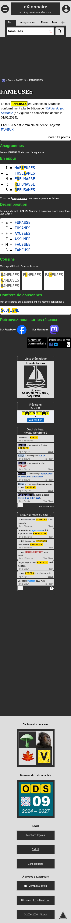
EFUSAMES (25, 189)
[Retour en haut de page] (63, 915)
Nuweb (43, 914)
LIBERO (29, 573)
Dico (10, 80)
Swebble (22, 445)
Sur (8, 329)
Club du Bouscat (25, 495)
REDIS (34, 437)
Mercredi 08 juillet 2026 (29, 498)
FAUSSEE (22, 244)
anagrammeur (19, 198)
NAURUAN (30, 487)
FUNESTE (41, 520)
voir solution (35, 420)
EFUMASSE (25, 178)
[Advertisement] (35, 56)
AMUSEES (22, 233)
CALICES (23, 448)
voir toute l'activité (46, 506)
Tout (45, 459)
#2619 (42, 455)
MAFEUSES (25, 168)
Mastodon (44, 900)
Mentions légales (35, 835)
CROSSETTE (40, 533)
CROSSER (41, 541)
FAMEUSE (22, 250)
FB (34, 900)
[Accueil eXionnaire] (3, 80)
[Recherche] (59, 31)
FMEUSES (32, 275)
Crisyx (21, 455)
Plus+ (50, 451)
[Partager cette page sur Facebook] (51, 345)
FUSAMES (22, 228)
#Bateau (31, 581)
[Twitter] (56, 345)
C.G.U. (35, 849)
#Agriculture (36, 530)
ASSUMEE (22, 239)
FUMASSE (22, 222)
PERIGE (22, 466)
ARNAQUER (36, 544)
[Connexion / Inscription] (66, 9)
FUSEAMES (25, 173)
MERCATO (42, 562)
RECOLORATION (33, 552)
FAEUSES (54, 275)
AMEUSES (10, 275)
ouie (10, 310)
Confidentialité (35, 863)
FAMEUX (21, 80)
